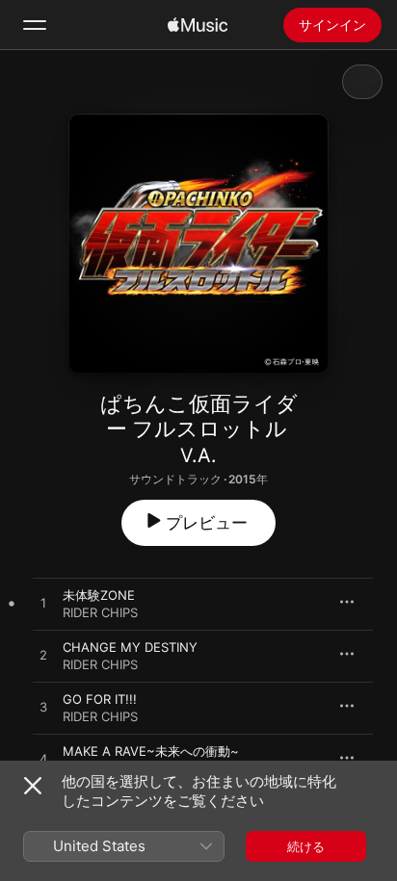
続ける (306, 846)
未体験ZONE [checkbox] (99, 595)
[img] (197, 25)
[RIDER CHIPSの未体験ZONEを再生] (43, 603)
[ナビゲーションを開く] (34, 25)
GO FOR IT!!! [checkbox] (100, 699)
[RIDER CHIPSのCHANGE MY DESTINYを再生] (43, 655)
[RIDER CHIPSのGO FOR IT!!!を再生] (43, 707)
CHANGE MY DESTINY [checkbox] (130, 647)
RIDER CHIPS (100, 612)
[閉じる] (32, 785)
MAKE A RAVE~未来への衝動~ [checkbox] (151, 751)
